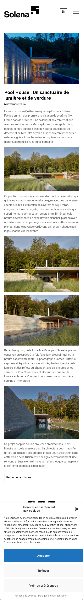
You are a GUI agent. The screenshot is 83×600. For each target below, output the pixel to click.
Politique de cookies (25, 595)
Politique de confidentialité (52, 595)
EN (63, 11)
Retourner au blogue (18, 477)
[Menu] (76, 12)
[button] (77, 509)
